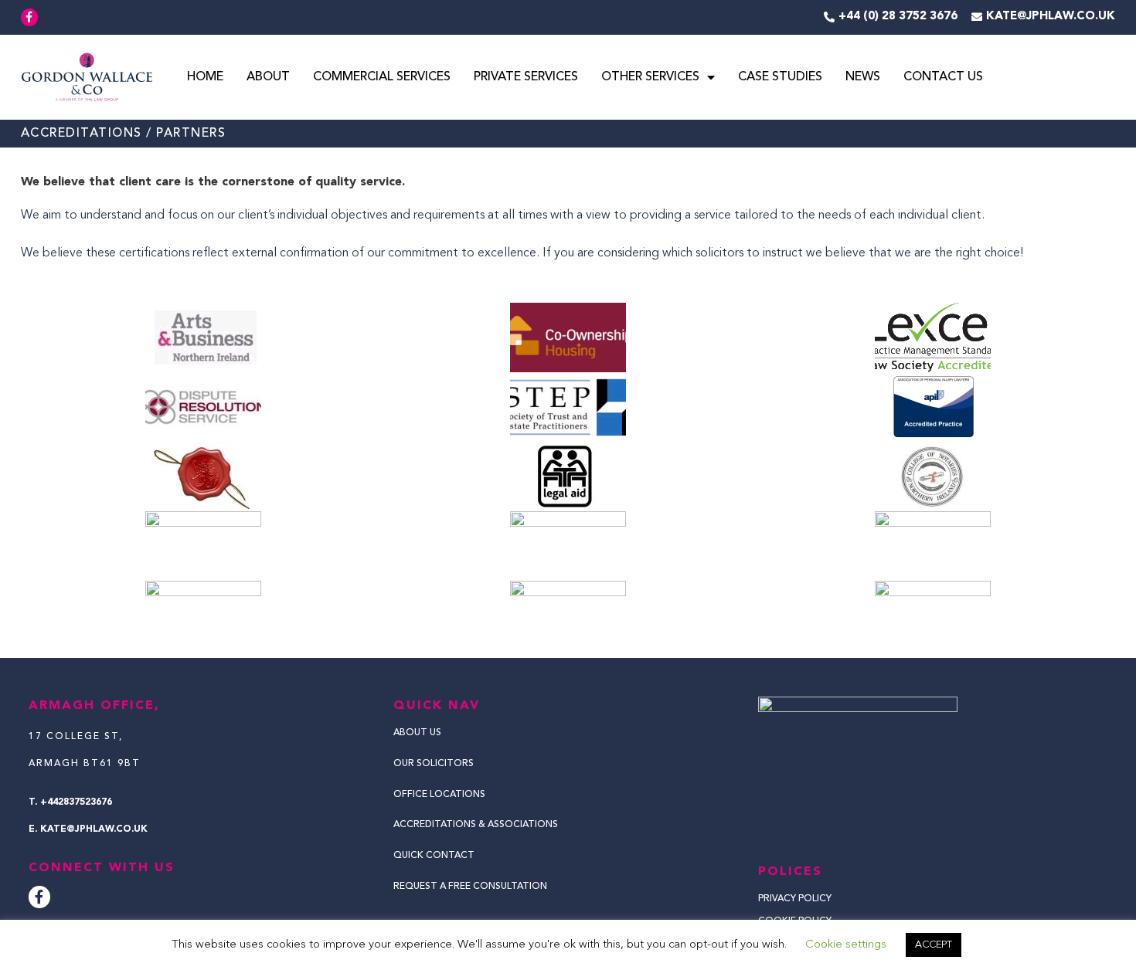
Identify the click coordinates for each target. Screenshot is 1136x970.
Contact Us (943, 77)
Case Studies (780, 77)
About (268, 77)
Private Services (526, 77)
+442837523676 (76, 802)
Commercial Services (382, 77)
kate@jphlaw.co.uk (94, 829)
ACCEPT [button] (933, 945)
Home (205, 77)
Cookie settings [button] (845, 945)
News (862, 77)
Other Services (650, 77)
